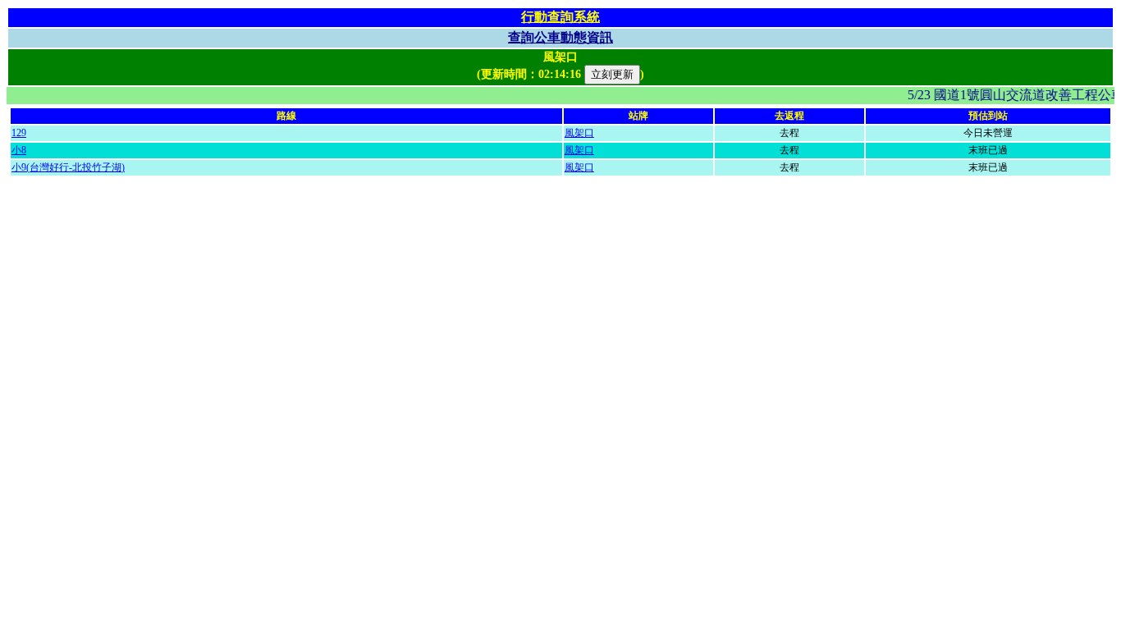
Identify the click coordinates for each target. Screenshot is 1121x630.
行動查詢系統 (560, 17)
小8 (18, 150)
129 (18, 133)
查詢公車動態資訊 (560, 37)
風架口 (579, 133)
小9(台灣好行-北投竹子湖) (68, 167)
